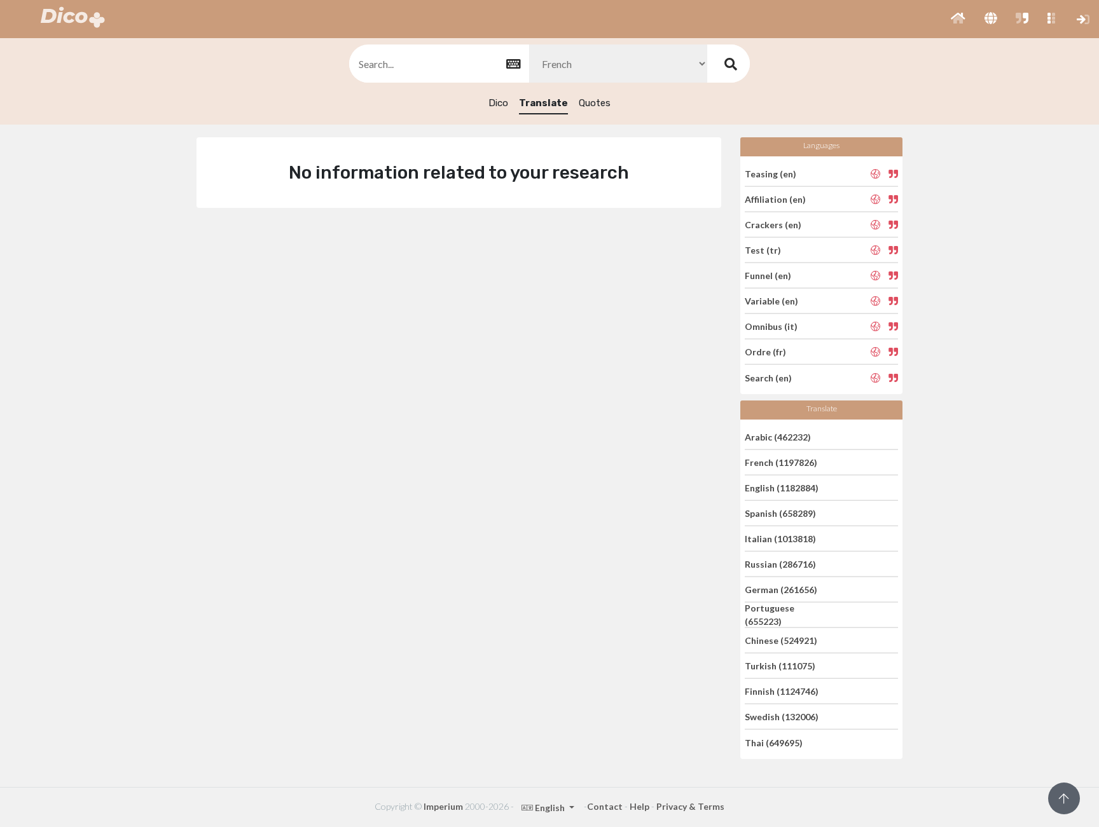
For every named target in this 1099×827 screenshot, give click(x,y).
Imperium (443, 806)
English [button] (550, 807)
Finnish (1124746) (782, 691)
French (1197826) (781, 462)
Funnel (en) (768, 275)
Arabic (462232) (778, 436)
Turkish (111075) (780, 665)
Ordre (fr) (765, 351)
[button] (958, 19)
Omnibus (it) (771, 326)
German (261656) (781, 589)
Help (639, 806)
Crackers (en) (773, 224)
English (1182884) (782, 487)
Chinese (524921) (781, 640)
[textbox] (438, 64)
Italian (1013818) (780, 538)
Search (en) (768, 377)
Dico (498, 103)
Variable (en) (771, 301)
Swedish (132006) (782, 716)
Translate (543, 103)
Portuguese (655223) (769, 615)
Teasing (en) (770, 173)
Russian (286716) (780, 564)
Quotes (595, 103)
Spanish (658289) (780, 513)
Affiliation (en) (775, 199)
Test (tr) (763, 250)
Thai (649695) (774, 742)
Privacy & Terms (690, 806)
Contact (605, 806)
